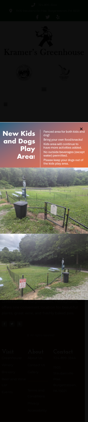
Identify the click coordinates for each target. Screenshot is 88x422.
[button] (81, 129)
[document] (44, 211)
